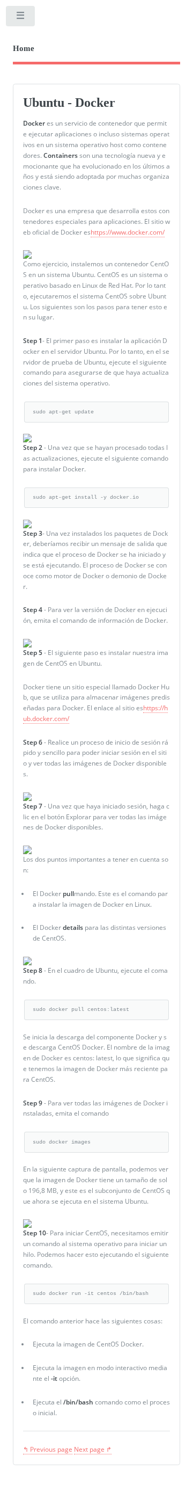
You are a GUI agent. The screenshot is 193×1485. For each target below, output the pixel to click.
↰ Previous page (47, 1449)
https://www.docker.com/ (128, 232)
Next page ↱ (93, 1449)
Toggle (21, 18)
